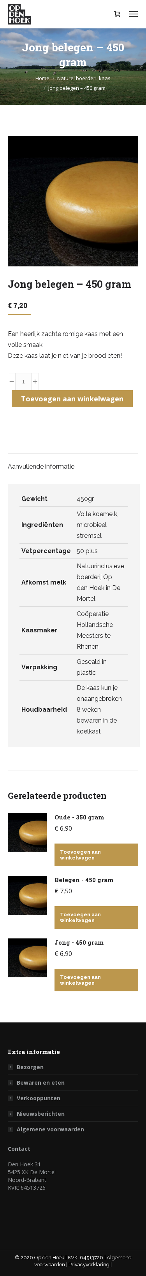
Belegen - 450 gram (84, 880)
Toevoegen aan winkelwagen (72, 398)
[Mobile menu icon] (133, 14)
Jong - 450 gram (79, 942)
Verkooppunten (38, 1098)
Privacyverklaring (90, 1264)
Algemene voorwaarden (50, 1129)
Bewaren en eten (41, 1082)
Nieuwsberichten (41, 1113)
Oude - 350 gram (79, 817)
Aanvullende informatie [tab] (41, 466)
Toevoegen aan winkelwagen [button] (80, 855)
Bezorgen (30, 1067)
